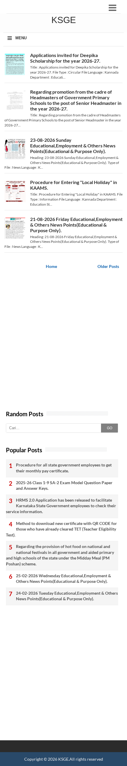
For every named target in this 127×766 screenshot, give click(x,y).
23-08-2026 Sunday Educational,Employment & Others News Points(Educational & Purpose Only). (72, 145)
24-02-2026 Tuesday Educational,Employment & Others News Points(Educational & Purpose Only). (67, 596)
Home (51, 266)
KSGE (63, 759)
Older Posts (108, 266)
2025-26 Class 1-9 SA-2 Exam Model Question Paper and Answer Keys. (64, 485)
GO (109, 428)
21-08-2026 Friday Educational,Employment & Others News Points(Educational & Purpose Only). (76, 224)
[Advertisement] (63, 343)
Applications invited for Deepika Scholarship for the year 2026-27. (65, 58)
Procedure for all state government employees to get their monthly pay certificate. (64, 467)
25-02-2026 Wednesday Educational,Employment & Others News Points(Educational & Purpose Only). (63, 578)
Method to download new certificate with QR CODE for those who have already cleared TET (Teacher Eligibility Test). (61, 529)
